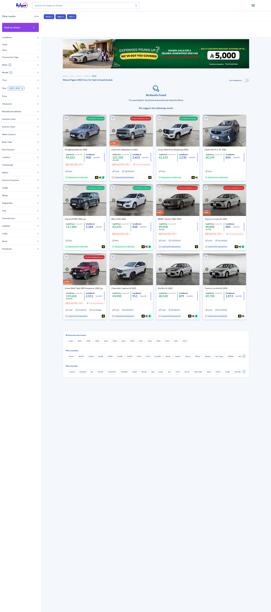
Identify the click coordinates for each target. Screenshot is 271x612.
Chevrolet (112, 372)
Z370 (148, 356)
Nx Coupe (219, 356)
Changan (124, 372)
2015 (158, 341)
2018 (132, 341)
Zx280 (119, 356)
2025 (80, 341)
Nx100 (81, 356)
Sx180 (90, 356)
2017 (141, 341)
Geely (227, 372)
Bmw (209, 372)
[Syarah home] (22, 5)
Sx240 (110, 356)
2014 (167, 341)
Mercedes (198, 372)
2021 (106, 341)
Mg (152, 372)
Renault (238, 372)
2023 (71, 17)
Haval (134, 372)
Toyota (72, 372)
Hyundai (82, 372)
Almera (208, 356)
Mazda (144, 372)
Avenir (168, 356)
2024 (88, 341)
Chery (218, 372)
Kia (92, 372)
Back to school (12, 27)
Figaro (59, 17)
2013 (176, 341)
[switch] (246, 80)
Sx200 (100, 356)
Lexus (161, 372)
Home (65, 76)
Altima (197, 356)
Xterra (187, 356)
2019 (123, 341)
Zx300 (129, 356)
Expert (178, 356)
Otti (239, 356)
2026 (71, 341)
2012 (185, 341)
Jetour (187, 372)
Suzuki (100, 372)
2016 (150, 341)
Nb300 (230, 356)
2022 (97, 341)
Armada (158, 356)
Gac (169, 372)
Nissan (48, 17)
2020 (115, 341)
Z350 (139, 356)
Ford (178, 372)
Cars (72, 76)
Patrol (71, 356)
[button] (66, 118)
